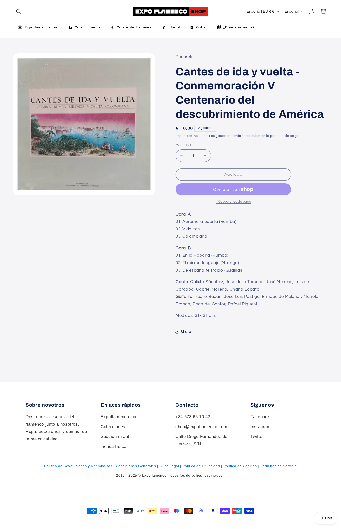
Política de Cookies (240, 466)
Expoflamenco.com (120, 416)
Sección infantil (116, 436)
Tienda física (113, 446)
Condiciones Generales (136, 466)
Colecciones (113, 426)
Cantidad (183, 145)
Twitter (257, 436)
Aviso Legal (169, 466)
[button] (323, 11)
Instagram (260, 426)
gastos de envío (228, 136)
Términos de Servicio (278, 466)
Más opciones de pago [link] (233, 202)
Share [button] (186, 332)
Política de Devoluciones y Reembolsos (78, 466)
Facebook (260, 416)
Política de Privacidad (201, 466)
